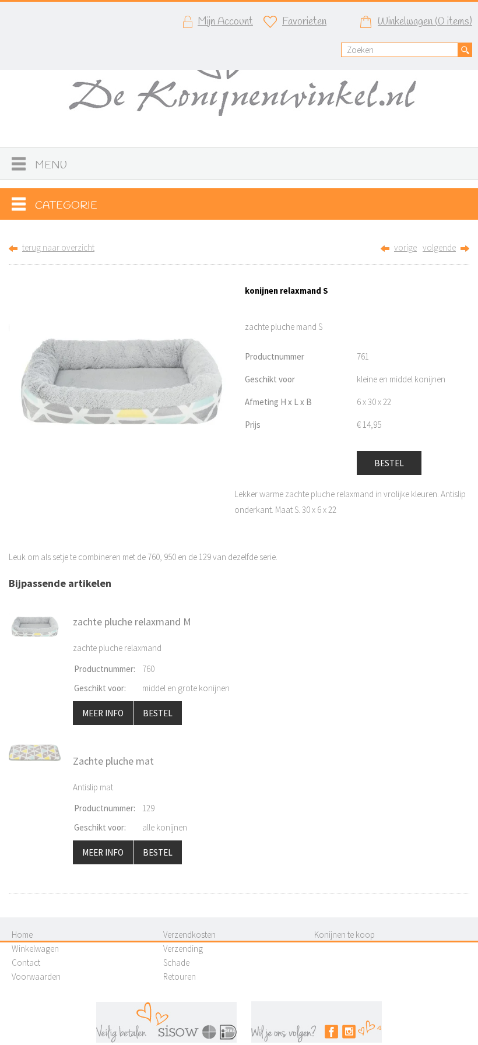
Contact (26, 962)
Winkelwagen (35, 948)
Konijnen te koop (344, 934)
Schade (176, 962)
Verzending (183, 948)
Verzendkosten (189, 934)
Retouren (179, 976)
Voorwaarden (36, 976)
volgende (439, 247)
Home (22, 934)
